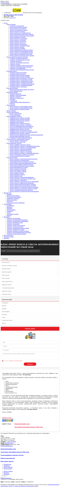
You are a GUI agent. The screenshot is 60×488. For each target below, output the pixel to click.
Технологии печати (6, 294)
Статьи (3, 317)
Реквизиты (4, 314)
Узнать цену (12, 17)
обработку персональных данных (16, 360)
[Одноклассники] (10, 421)
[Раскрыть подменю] (57, 262)
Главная (3, 250)
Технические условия (7, 320)
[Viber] (5, 421)
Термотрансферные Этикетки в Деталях (12, 455)
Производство (7, 464)
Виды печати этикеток (7, 461)
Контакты (6, 472)
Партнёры (4, 308)
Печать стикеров (6, 278)
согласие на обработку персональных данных (26, 486)
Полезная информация (7, 446)
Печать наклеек (5, 275)
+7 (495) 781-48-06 (11, 441)
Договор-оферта (6, 311)
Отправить (30, 364)
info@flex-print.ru (8, 443)
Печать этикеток (6, 262)
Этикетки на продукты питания (9, 265)
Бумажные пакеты (6, 268)
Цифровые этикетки (6, 284)
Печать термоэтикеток (7, 281)
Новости (4, 323)
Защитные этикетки (6, 291)
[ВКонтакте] (3, 421)
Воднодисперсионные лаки (22, 424)
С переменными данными (8, 288)
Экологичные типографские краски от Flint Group (28, 427)
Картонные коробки (6, 272)
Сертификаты (5, 302)
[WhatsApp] (8, 421)
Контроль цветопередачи (8, 458)
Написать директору (6, 478)
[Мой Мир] (12, 421)
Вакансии (4, 305)
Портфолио (7, 465)
